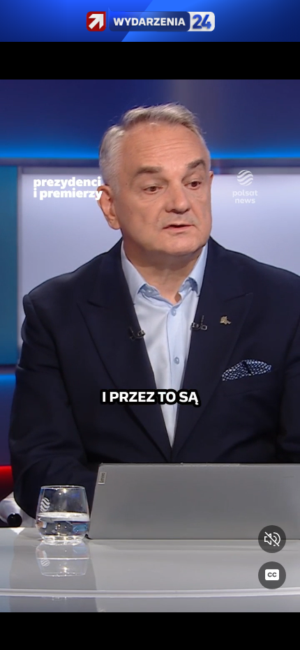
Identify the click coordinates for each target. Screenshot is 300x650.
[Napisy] (272, 575)
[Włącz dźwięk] (272, 539)
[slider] (150, 631)
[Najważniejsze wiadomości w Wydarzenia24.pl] (150, 21)
